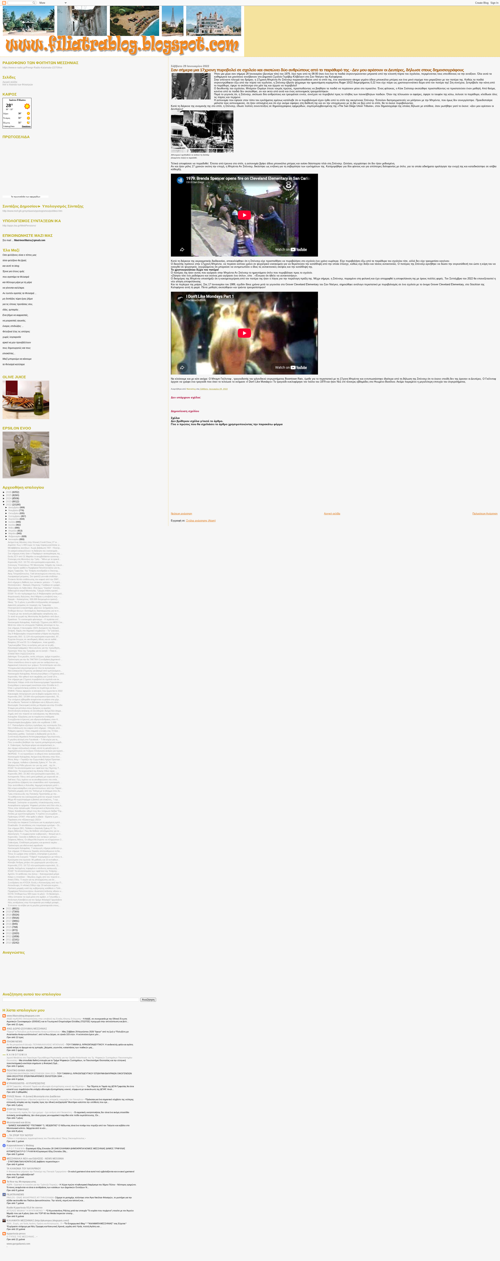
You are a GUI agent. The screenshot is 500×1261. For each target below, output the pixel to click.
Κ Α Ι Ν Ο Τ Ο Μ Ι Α (17, 1054)
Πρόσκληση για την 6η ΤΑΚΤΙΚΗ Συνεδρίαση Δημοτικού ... (35, 659)
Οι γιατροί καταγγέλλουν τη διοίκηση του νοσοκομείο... (33, 551)
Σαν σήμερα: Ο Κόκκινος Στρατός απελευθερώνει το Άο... (35, 851)
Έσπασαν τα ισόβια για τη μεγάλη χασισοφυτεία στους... (34, 905)
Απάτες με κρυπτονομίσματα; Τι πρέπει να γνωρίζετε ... (34, 814)
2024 (9, 498)
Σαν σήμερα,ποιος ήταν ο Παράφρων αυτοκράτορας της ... (35, 553)
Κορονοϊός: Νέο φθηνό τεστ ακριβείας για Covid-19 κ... (33, 676)
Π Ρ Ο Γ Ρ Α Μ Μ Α (16, 1148)
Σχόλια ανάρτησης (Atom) (201, 520)
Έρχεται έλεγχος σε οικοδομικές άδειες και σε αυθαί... (33, 639)
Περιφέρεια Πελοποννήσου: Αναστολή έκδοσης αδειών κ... (35, 891)
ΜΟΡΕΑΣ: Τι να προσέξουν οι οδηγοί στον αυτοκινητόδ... (35, 754)
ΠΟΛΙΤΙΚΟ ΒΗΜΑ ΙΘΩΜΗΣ (21, 1070)
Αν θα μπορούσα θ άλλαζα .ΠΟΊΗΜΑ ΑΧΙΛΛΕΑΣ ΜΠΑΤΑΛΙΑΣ (36, 1044)
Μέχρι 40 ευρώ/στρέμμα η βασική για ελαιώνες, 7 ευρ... (34, 799)
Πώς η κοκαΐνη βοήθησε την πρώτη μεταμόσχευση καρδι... (35, 742)
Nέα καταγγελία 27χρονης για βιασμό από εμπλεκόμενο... (35, 671)
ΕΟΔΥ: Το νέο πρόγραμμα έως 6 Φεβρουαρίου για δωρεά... (35, 593)
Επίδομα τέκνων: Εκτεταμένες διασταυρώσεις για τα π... (34, 611)
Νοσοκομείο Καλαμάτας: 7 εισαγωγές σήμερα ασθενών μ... (35, 848)
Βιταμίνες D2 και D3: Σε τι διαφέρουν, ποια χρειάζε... (32, 642)
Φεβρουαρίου (14, 536)
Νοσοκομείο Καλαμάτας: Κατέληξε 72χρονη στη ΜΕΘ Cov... (36, 622)
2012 (9, 936)
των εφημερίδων (32, 197)
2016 (9, 924)
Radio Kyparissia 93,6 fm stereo (24, 1207)
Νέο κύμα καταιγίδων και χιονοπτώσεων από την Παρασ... (35, 788)
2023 (9, 501)
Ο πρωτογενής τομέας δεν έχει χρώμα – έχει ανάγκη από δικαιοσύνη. (40, 1112)
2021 (9, 908)
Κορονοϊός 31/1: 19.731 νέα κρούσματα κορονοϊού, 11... (34, 562)
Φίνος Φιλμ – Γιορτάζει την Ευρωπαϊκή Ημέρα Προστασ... (35, 759)
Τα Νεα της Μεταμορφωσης (21, 1181)
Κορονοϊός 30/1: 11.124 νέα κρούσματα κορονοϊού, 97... (34, 636)
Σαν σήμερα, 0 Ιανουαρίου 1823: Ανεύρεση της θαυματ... (34, 628)
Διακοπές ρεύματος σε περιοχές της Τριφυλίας (29, 605)
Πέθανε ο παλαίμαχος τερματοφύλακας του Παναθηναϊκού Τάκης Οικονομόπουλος (46, 1138)
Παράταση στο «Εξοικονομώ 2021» (24, 819)
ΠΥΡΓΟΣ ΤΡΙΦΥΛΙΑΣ (18, 1109)
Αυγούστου (14, 519)
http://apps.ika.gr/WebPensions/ (19, 225)
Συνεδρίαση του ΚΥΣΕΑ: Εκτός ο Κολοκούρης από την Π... (35, 882)
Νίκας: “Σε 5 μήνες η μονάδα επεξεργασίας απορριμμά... (34, 602)
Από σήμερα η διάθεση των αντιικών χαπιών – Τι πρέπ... (35, 582)
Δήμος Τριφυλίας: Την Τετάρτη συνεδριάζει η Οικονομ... (34, 571)
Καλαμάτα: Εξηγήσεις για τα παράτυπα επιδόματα (31, 716)
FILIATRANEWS (15, 1194)
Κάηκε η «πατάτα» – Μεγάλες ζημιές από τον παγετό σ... (34, 877)
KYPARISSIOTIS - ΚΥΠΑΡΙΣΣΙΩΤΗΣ (26, 1083)
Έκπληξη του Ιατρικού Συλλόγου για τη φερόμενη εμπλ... (35, 822)
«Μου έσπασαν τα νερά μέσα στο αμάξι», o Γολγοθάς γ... (35, 897)
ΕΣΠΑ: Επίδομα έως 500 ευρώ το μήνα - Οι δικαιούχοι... (34, 894)
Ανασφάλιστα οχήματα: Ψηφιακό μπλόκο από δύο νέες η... (35, 805)
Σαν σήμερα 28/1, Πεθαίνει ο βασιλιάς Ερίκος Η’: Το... (33, 828)
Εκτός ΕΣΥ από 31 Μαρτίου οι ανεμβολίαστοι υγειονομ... (34, 556)
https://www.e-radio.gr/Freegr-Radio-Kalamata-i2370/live (32, 67)
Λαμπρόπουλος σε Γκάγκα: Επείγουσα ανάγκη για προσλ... (36, 751)
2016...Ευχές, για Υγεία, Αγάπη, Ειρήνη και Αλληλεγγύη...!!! (35, 1223)
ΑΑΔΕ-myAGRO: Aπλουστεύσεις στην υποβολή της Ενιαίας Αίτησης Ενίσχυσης (44, 1019)
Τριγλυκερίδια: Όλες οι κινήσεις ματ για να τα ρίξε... (31, 645)
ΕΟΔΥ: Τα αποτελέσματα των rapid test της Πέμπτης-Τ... (34, 768)
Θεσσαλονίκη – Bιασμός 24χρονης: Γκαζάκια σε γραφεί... (34, 585)
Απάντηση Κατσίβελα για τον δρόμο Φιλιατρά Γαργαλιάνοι (35, 900)
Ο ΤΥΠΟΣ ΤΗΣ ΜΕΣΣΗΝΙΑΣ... (22, 1236)
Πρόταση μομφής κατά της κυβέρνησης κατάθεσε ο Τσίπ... (35, 888)
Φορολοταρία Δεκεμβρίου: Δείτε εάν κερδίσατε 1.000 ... (33, 722)
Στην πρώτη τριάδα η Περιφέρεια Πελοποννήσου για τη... (34, 568)
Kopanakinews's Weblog (20, 1145)
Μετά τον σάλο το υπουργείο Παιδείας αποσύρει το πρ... (34, 625)
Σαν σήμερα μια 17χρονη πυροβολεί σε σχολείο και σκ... (34, 679)
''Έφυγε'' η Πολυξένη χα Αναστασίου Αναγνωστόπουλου (33, 1031)
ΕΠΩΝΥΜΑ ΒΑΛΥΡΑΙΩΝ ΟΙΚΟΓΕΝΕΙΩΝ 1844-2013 (31, 1073)
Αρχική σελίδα (332, 513)
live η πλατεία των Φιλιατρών (18, 84)
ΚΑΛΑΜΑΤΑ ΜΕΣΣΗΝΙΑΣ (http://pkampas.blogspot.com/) (38, 1220)
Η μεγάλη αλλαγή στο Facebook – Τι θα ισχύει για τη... (33, 739)
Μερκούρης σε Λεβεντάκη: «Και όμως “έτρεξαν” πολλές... (35, 588)
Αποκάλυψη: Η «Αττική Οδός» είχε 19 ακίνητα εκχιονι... (34, 885)
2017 (9, 921)
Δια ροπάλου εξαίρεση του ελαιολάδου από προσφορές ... (35, 782)
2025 (9, 495)
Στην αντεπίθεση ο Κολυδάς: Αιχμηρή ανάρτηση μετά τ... (34, 785)
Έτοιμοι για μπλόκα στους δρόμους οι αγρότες (29, 708)
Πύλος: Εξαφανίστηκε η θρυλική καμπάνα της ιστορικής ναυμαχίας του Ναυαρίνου (45, 1099)
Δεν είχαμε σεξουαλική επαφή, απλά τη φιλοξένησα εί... (34, 748)
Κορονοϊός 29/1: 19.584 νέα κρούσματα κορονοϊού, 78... (34, 696)
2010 (9, 942)
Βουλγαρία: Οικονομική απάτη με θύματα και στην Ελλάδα (35, 705)
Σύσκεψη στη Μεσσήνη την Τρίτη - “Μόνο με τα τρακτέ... (34, 559)
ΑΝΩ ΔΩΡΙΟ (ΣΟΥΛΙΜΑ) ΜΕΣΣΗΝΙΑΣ (27, 1028)
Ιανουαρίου (13, 539)
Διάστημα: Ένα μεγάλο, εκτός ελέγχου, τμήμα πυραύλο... (34, 656)
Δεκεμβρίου (14, 507)
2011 (9, 939)
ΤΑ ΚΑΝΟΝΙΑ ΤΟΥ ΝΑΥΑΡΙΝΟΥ (24, 1168)
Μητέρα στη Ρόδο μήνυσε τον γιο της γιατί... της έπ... (32, 765)
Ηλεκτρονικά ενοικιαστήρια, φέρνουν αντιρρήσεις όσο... (34, 608)
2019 (9, 914)
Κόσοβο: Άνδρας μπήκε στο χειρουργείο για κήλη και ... (34, 862)
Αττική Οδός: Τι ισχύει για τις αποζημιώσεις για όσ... (32, 879)
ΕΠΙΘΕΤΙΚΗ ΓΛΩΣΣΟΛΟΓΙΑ (21, 654)
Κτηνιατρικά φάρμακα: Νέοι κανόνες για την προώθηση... (34, 648)
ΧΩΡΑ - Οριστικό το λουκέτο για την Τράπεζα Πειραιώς (32, 1184)
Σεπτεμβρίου (14, 516)
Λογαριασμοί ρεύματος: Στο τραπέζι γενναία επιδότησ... (33, 576)
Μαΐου (11, 528)
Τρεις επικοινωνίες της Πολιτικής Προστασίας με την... (33, 794)
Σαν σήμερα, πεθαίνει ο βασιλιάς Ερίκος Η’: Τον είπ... (33, 762)
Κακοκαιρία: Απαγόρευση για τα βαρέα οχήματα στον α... (34, 694)
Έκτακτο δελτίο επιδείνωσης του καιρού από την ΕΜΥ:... (34, 579)
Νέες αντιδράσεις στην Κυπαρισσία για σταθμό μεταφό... (34, 902)
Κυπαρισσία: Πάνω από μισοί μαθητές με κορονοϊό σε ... (34, 776)
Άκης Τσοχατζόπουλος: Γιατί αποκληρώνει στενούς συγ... (35, 573)
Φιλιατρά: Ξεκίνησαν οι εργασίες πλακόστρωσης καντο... (34, 802)
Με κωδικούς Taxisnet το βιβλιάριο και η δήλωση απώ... (34, 702)
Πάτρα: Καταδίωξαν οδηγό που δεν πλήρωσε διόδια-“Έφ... (35, 811)
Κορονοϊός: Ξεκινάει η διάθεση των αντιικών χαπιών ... (33, 837)
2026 (9, 492)
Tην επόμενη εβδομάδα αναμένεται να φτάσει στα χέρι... (34, 699)
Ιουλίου (12, 522)
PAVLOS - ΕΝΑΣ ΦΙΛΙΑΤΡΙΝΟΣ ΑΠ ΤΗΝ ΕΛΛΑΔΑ (30, 1197)
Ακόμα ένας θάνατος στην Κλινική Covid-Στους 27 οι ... (33, 542)
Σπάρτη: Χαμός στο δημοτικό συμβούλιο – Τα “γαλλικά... (34, 631)
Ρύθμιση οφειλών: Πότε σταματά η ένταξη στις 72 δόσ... (34, 731)
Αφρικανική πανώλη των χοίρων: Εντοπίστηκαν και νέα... (35, 665)
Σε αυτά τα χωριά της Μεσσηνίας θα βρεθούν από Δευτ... (34, 616)
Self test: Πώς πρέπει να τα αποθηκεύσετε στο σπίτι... (33, 779)
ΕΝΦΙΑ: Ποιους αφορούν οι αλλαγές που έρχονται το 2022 (35, 691)
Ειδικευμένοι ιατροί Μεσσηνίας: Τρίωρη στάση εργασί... (33, 590)
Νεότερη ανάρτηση (181, 513)
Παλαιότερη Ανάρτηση (484, 513)
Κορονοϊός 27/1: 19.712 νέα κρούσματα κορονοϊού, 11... (34, 865)
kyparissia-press (16, 1233)
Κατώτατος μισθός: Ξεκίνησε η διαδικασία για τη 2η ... (32, 734)
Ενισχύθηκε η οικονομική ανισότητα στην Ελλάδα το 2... (34, 685)
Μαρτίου (12, 533)
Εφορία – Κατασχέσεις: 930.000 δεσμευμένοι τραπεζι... (33, 599)
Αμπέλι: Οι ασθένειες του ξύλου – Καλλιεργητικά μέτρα (33, 874)
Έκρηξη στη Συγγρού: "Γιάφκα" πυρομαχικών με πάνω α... (35, 857)
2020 (9, 911)
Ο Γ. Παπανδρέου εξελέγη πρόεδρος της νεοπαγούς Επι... (35, 725)
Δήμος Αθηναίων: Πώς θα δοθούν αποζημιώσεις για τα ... (34, 831)
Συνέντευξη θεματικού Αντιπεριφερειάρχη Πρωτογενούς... (35, 736)
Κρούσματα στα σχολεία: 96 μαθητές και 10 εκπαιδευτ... (34, 860)
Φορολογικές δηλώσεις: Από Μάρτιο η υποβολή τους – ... (35, 596)
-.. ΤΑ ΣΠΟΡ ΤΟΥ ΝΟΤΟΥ (20, 1135)
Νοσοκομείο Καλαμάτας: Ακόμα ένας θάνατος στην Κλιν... (35, 757)
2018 (9, 918)
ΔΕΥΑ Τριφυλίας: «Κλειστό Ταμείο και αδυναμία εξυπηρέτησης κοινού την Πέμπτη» (45, 1086)
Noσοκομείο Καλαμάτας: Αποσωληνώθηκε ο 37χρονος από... (37, 674)
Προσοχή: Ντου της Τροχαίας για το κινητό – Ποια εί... (33, 651)
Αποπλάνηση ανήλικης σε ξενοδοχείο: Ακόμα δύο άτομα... (35, 711)
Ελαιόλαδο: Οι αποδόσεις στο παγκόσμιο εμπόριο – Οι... (34, 825)
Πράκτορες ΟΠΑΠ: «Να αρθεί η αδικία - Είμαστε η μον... (34, 817)
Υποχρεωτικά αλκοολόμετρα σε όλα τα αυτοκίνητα (31, 668)
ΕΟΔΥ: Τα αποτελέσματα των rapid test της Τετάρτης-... (33, 871)
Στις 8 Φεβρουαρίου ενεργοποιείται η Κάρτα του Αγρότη (33, 633)
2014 (9, 930)
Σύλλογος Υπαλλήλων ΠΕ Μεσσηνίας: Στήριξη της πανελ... (36, 565)
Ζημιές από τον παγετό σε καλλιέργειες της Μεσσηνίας (33, 714)
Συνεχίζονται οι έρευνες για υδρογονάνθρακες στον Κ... (34, 719)
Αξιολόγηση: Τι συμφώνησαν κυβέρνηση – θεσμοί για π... (35, 834)
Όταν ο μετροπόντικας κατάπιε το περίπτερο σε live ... (33, 688)
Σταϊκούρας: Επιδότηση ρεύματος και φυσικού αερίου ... (33, 842)
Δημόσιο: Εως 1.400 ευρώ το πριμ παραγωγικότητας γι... (34, 545)
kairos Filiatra (17, 99)
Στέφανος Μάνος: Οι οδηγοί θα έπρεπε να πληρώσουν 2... (35, 839)
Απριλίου (12, 530)
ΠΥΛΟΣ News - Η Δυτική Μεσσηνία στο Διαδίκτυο (33, 1096)
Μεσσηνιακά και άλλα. (19, 1122)
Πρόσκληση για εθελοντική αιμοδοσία (25, 845)
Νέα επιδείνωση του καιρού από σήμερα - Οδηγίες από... (35, 728)
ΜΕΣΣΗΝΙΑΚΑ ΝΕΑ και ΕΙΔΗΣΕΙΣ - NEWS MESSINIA (35, 1158)
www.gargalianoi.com (18, 1243)
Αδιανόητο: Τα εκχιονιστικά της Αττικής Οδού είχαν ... (32, 771)
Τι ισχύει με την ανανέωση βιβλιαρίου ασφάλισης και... (33, 614)
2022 (9, 504)
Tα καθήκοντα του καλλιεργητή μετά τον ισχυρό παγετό (34, 797)
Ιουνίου (12, 525)
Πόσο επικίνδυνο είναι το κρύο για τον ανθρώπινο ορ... (34, 662)
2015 (9, 927)
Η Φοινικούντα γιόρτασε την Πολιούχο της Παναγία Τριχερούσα (37, 1171)
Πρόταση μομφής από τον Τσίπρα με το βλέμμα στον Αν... (35, 791)
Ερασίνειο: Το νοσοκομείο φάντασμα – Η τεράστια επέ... (34, 619)
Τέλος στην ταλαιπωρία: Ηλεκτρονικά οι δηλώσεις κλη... (34, 808)
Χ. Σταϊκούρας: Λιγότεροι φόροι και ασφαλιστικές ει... (32, 745)
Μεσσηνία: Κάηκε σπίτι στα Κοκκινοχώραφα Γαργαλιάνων (35, 682)
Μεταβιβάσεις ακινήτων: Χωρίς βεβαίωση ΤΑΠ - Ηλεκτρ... (34, 548)
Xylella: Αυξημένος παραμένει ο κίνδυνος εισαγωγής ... (33, 868)
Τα (12, 197)
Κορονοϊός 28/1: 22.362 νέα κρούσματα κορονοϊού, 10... (34, 774)
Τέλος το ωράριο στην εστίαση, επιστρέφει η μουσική (32, 854)
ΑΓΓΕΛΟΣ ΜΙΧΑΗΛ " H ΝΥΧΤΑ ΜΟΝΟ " (26, 1210)
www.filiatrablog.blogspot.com (23, 1015)
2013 (9, 933)
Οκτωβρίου (14, 513)
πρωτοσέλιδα (19, 197)
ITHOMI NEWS (14, 1041)
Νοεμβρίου (13, 510)
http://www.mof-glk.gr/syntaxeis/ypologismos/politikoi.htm (32, 211)
